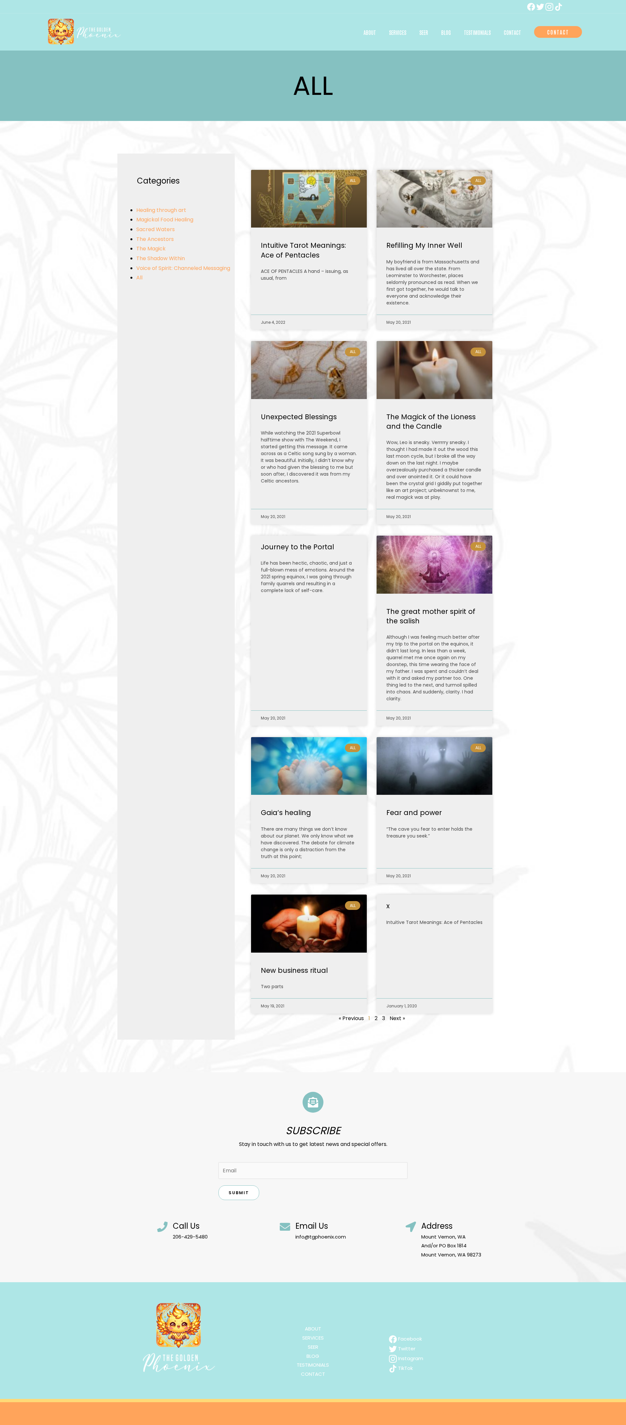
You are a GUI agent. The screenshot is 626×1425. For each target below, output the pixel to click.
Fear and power (414, 812)
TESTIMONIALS (313, 1364)
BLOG (312, 1356)
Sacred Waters (155, 229)
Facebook (409, 1338)
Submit (239, 1193)
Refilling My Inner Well (424, 245)
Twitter (406, 1348)
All (139, 277)
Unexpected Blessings (299, 417)
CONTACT (313, 1374)
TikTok (405, 1368)
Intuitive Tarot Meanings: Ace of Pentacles (303, 250)
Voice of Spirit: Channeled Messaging (183, 268)
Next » (397, 1018)
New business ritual (294, 970)
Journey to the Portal (297, 547)
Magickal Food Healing (164, 219)
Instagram (410, 1358)
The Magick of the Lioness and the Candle (431, 421)
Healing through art (161, 210)
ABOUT (313, 1328)
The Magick (151, 248)
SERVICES (313, 1337)
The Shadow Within (160, 258)
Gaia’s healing (286, 812)
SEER (313, 1346)
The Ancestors (155, 239)
